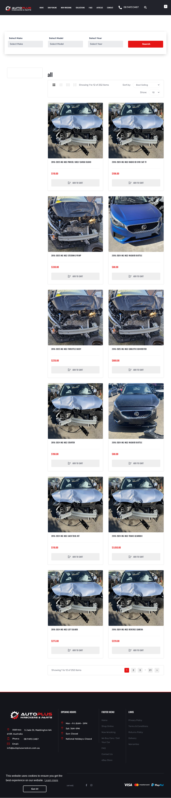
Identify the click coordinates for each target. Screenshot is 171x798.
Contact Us (107, 754)
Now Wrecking (109, 732)
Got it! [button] (34, 789)
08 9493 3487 (131, 7)
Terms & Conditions (138, 726)
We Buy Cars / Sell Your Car (111, 740)
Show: (143, 92)
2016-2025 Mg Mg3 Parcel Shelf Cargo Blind (71, 162)
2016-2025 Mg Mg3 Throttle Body (66, 349)
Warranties (133, 744)
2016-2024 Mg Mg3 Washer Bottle (127, 255)
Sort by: (127, 85)
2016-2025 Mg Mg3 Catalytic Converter (129, 349)
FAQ (104, 748)
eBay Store (107, 760)
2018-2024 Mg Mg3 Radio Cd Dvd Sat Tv (129, 162)
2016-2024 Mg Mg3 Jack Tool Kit (65, 536)
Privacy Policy (135, 720)
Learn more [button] (51, 780)
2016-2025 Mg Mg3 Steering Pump (66, 255)
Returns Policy (135, 732)
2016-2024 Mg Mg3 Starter (63, 442)
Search (146, 44)
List (75, 85)
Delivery (132, 738)
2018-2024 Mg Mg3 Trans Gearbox (127, 536)
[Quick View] (52, 119)
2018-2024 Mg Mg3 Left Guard (64, 629)
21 (150, 670)
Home (104, 720)
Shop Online (108, 726)
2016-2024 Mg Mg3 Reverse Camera (127, 629)
